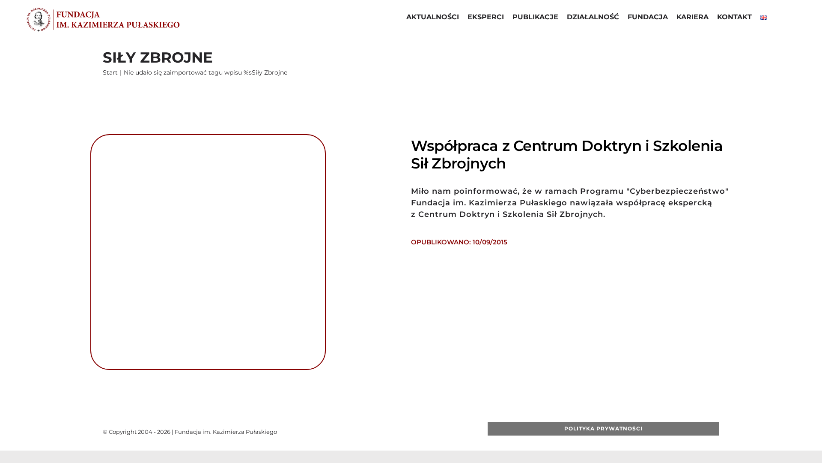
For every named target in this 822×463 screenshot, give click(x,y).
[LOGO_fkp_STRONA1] (103, 10)
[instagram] (402, 431)
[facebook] (361, 431)
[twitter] (375, 431)
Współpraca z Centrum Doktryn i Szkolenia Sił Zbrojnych (567, 154)
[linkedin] (416, 431)
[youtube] (389, 431)
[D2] (208, 138)
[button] (778, 18)
